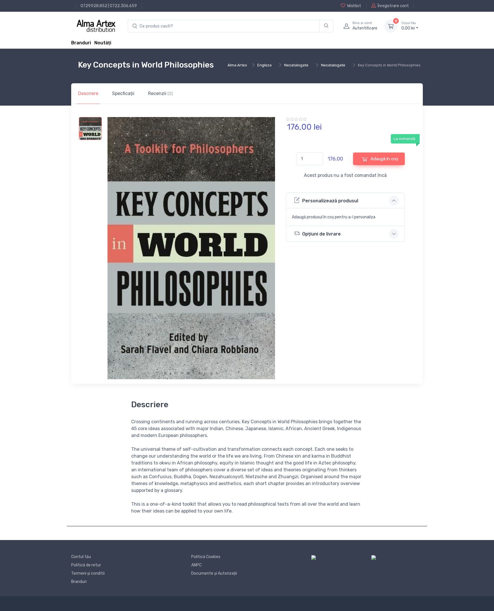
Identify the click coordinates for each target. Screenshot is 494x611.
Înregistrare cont (393, 5)
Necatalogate (296, 65)
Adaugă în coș (383, 158)
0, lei (408, 26)
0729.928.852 (94, 5)
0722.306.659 (123, 5)
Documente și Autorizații (214, 573)
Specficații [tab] (123, 93)
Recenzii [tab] (160, 93)
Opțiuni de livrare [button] (321, 234)
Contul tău (81, 556)
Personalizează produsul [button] (330, 200)
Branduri (81, 43)
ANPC (196, 565)
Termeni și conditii (88, 573)
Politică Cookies (205, 556)
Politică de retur (86, 565)
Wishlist (354, 5)
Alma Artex (237, 65)
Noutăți (102, 43)
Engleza (264, 65)
